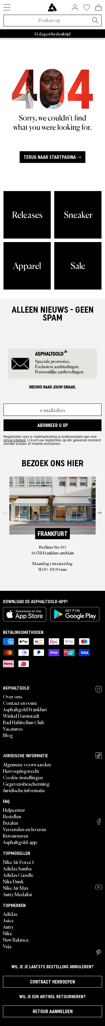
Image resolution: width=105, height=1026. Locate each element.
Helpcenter (14, 809)
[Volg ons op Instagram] (99, 689)
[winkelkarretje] (98, 7)
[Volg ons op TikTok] (99, 755)
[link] (52, 7)
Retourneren (15, 835)
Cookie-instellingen (23, 777)
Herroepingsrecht (21, 771)
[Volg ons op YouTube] (98, 887)
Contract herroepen (52, 981)
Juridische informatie (24, 790)
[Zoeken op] (95, 21)
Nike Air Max (15, 887)
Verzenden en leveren (24, 829)
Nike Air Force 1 (18, 862)
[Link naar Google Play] (74, 614)
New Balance (16, 939)
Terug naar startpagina (50, 157)
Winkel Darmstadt (21, 715)
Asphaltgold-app (20, 842)
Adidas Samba (17, 868)
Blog (8, 735)
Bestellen (12, 816)
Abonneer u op (52, 425)
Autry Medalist (17, 894)
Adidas (10, 914)
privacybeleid (15, 440)
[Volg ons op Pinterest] (98, 952)
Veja (7, 946)
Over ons (12, 696)
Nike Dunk (13, 881)
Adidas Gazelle (18, 875)
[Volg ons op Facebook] (99, 822)
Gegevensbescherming (26, 783)
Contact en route (20, 703)
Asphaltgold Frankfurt (25, 709)
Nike (7, 933)
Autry (8, 926)
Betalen (10, 822)
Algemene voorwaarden (27, 764)
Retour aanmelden (53, 1011)
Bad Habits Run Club (23, 722)
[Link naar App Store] (24, 614)
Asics (8, 920)
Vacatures (12, 728)
